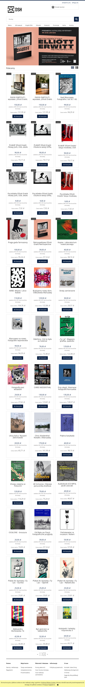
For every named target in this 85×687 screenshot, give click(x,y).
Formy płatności (40, 667)
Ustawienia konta (26, 670)
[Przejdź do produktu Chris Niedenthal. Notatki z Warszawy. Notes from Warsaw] (42, 423)
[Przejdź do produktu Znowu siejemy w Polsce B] (18, 471)
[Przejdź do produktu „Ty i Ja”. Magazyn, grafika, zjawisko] (67, 326)
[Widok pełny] (76, 67)
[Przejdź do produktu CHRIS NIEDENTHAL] (42, 374)
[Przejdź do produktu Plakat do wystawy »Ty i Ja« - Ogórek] (42, 568)
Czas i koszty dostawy (42, 670)
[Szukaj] (76, 19)
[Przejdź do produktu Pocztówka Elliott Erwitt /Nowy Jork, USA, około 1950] (18, 181)
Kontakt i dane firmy (70, 667)
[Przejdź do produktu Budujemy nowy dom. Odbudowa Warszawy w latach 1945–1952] (42, 277)
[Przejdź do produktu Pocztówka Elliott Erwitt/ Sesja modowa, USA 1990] (67, 181)
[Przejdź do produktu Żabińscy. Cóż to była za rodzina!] (42, 326)
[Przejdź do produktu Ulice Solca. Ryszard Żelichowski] (18, 423)
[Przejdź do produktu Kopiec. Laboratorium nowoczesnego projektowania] (67, 229)
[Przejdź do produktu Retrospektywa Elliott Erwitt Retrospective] (42, 229)
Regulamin (9, 670)
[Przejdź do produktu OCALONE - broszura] (18, 519)
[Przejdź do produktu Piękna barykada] (67, 423)
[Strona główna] (14, 9)
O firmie (66, 673)
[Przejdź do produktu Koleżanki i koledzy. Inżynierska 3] (67, 616)
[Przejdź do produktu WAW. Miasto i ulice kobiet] (18, 277)
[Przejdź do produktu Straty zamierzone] (67, 277)
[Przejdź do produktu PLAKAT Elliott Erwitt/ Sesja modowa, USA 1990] (67, 132)
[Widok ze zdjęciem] (72, 67)
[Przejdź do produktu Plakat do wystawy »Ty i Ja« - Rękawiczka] (67, 568)
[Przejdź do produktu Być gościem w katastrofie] (42, 616)
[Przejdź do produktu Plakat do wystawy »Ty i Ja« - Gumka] (18, 568)
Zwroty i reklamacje (12, 667)
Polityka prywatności (56, 667)
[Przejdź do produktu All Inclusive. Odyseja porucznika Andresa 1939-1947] (42, 471)
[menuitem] (9, 25)
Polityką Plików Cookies (48, 682)
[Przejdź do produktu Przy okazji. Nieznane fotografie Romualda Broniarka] (67, 374)
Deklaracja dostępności (71, 670)
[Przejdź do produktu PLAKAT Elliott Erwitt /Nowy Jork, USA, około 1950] (18, 132)
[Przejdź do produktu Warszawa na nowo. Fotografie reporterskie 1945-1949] (18, 326)
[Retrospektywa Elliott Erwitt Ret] (42, 46)
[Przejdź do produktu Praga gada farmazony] (18, 229)
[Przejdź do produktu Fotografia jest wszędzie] (18, 374)
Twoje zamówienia (26, 667)
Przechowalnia (25, 673)
